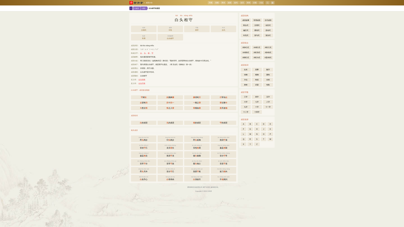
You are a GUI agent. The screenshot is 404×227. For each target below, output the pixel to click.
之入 (170, 108)
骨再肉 (170, 178)
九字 (245, 107)
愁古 (144, 108)
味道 (257, 80)
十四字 (256, 112)
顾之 (197, 103)
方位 (245, 80)
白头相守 (170, 37)
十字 (257, 107)
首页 (137, 8)
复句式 (256, 35)
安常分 (144, 162)
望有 (144, 103)
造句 (236, 3)
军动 (223, 97)
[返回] (131, 8)
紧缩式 (256, 30)
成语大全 (149, 3)
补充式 (245, 35)
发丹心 (143, 178)
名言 (242, 3)
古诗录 (209, 191)
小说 (261, 3)
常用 (143, 37)
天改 (223, 108)
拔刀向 (223, 170)
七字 (257, 102)
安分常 (223, 154)
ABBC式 (246, 57)
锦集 (268, 85)
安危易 (197, 146)
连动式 (268, 30)
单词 (223, 3)
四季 (257, 70)
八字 (268, 102)
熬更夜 (197, 170)
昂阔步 (144, 139)
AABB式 (246, 52)
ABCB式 (257, 52)
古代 (223, 29)
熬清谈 (223, 139)
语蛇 (197, 97)
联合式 (245, 25)
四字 (197, 29)
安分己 (170, 170)
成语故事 (245, 20)
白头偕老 (142, 80)
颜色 (268, 75)
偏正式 (245, 30)
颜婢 (170, 97)
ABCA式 (257, 57)
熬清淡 (170, 154)
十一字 (268, 107)
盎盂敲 (223, 146)
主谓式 (143, 29)
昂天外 (143, 170)
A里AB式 (268, 57)
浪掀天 (197, 178)
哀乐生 (170, 146)
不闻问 (224, 178)
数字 (268, 70)
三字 (245, 97)
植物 (257, 75)
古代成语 (268, 20)
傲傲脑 (197, 154)
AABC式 (257, 47)
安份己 (143, 146)
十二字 (245, 112)
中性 (170, 29)
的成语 (144, 123)
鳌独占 (197, 162)
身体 (245, 85)
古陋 (223, 103)
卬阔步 (170, 139)
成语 (229, 3)
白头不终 (142, 83)
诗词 (248, 3)
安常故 (170, 162)
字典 (210, 3)
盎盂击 (144, 154)
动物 (245, 75)
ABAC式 (246, 47)
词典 (217, 3)
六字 (245, 102)
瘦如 (197, 108)
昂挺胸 (197, 139)
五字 (268, 97)
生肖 (245, 70)
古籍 (254, 3)
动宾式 (268, 25)
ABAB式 (268, 52)
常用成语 (257, 20)
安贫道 (223, 162)
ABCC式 (268, 47)
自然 (268, 80)
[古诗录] (136, 2)
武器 (257, 85)
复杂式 (268, 35)
